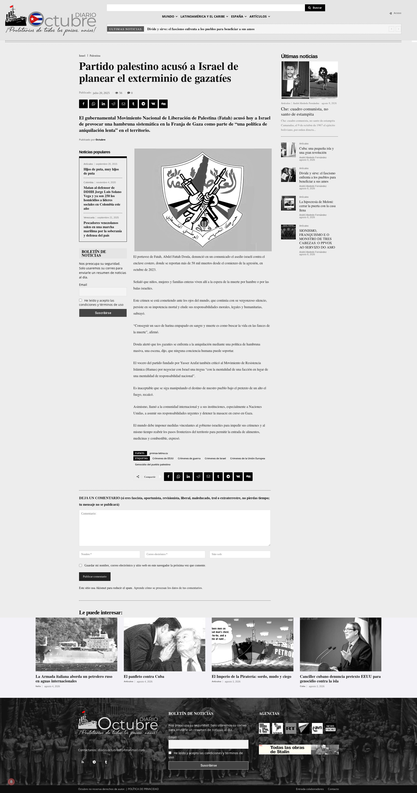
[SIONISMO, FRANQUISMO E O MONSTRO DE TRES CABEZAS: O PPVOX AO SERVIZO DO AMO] (288, 232)
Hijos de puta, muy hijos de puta (101, 171)
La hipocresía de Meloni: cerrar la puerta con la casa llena (188, 28)
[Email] (123, 104)
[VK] (153, 104)
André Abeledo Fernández (306, 103)
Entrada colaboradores (310, 789)
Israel (82, 55)
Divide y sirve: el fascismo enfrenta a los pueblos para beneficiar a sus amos (317, 177)
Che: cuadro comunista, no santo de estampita (304, 111)
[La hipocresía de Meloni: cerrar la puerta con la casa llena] (288, 203)
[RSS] (82, 762)
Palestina (95, 55)
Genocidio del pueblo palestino (152, 464)
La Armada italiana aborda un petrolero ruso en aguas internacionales (74, 679)
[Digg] (163, 104)
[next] (398, 29)
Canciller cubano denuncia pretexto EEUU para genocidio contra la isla (340, 679)
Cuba (302, 686)
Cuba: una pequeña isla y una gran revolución (316, 150)
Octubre (101, 139)
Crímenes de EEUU (163, 458)
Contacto (333, 789)
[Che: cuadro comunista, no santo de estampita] (309, 80)
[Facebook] (83, 104)
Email (83, 285)
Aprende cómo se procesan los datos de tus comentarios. (168, 588)
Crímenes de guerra (189, 458)
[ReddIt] (113, 104)
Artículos (88, 164)
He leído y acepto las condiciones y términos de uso (101, 302)
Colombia (88, 182)
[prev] (391, 29)
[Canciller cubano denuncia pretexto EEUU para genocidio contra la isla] (341, 644)
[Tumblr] (133, 104)
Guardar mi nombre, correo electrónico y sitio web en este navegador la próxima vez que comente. (145, 565)
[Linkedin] (103, 104)
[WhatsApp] (93, 104)
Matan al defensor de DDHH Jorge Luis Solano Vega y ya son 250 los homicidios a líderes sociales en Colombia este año (102, 198)
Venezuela (89, 217)
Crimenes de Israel (215, 458)
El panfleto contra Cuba (144, 676)
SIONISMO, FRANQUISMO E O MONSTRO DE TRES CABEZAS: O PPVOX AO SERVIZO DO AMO (317, 238)
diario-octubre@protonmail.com (121, 750)
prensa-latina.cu (159, 453)
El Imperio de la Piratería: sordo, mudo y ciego (251, 676)
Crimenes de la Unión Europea (247, 458)
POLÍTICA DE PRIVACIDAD (143, 789)
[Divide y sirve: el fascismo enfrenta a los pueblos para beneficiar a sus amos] (288, 174)
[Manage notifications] (11, 781)
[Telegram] (143, 104)
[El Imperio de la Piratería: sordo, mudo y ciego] (252, 644)
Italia (38, 686)
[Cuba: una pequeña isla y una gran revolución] (288, 149)
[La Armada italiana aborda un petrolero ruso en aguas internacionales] (76, 644)
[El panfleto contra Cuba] (164, 644)
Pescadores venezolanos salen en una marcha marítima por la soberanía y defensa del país (103, 229)
